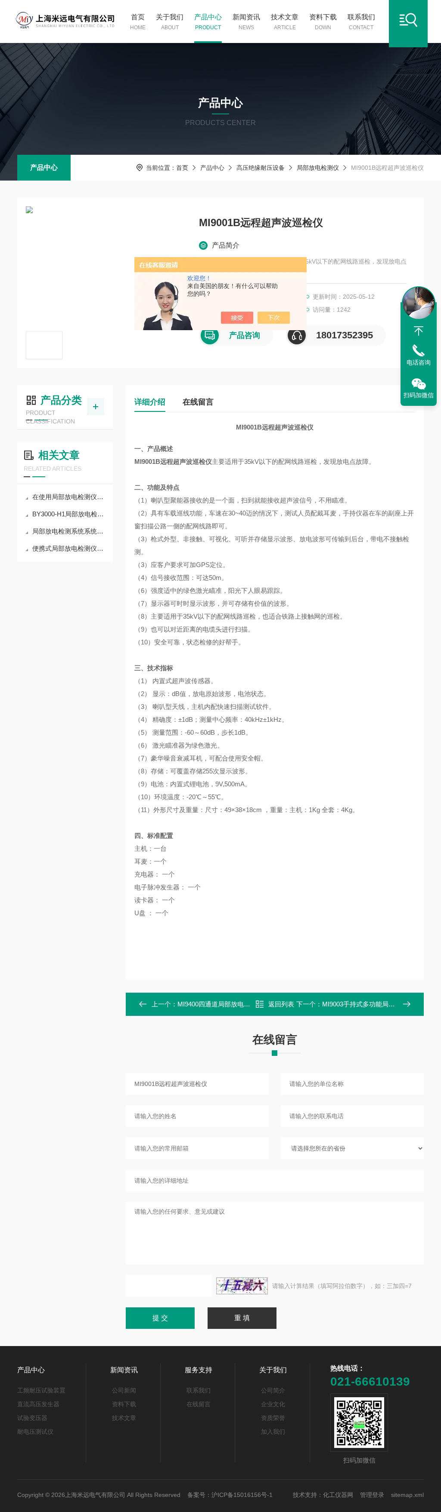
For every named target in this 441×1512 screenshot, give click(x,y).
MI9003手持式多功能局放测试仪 (368, 1004)
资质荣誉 (273, 1417)
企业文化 (273, 1404)
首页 (138, 22)
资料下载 (323, 22)
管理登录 (372, 1494)
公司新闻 (124, 1390)
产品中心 (208, 22)
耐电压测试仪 (35, 1431)
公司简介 (273, 1390)
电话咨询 (419, 362)
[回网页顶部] (418, 331)
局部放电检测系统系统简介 (69, 531)
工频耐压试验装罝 (41, 1390)
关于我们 (169, 22)
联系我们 (361, 22)
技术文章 (284, 22)
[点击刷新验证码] (242, 1285)
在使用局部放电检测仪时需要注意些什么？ (69, 496)
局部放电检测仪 (318, 167)
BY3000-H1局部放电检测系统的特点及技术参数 (69, 514)
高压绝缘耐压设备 (260, 167)
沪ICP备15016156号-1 (242, 1494)
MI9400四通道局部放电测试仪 (220, 1004)
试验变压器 (32, 1417)
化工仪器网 (338, 1494)
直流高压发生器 (38, 1404)
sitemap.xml (407, 1494)
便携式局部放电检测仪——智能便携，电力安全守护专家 (69, 548)
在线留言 (198, 402)
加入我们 (273, 1431)
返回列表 (281, 1004)
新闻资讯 (246, 22)
